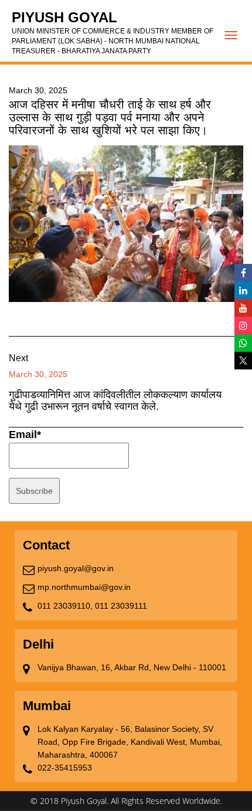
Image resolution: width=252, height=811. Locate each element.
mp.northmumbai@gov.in (84, 587)
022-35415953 (65, 767)
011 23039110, (65, 605)
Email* (25, 434)
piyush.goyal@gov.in (76, 568)
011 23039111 (121, 605)
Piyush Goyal (112, 32)
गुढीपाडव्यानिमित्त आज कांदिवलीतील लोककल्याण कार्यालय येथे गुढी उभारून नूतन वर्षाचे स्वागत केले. (115, 400)
